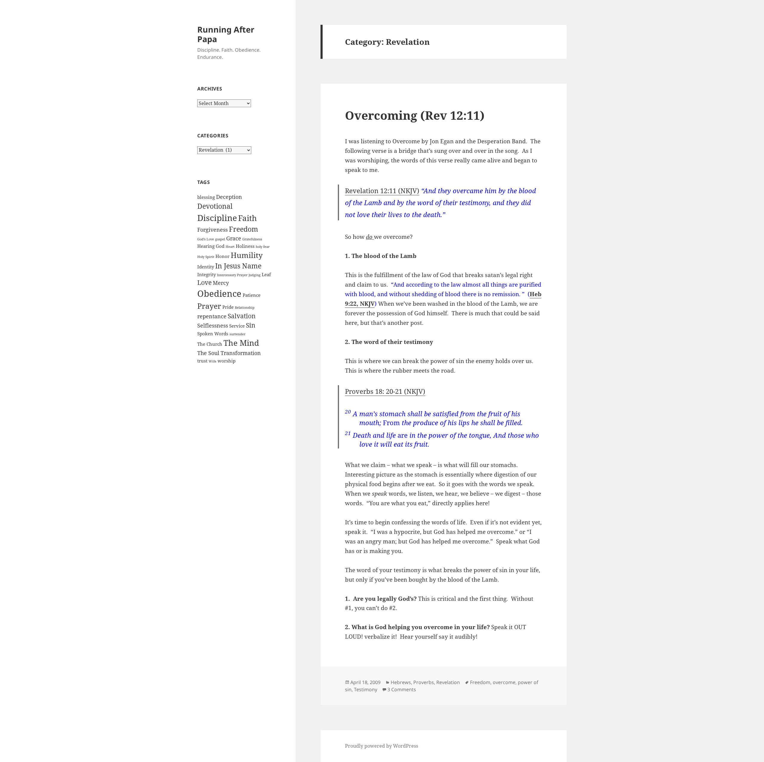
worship (226, 361)
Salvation (242, 316)
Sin (250, 325)
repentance (212, 316)
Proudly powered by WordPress (381, 746)
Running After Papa (225, 34)
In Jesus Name (238, 266)
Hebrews (401, 682)
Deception (229, 196)
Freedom (243, 229)
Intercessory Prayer (232, 275)
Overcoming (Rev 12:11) (415, 115)
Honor (222, 256)
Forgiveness (212, 229)
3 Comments (401, 689)
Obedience (219, 293)
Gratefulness (252, 239)
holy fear (262, 247)
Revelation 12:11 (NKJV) (382, 190)
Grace (233, 238)
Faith (247, 218)
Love (204, 282)
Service (237, 326)
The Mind (241, 342)
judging (255, 275)
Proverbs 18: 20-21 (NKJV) (385, 391)
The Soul (208, 353)
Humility (247, 255)
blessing (206, 197)
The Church (209, 344)
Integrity (206, 274)
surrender (237, 334)
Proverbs (423, 682)
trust (202, 361)
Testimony (365, 689)
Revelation (448, 682)
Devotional (214, 206)
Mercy (221, 282)
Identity (205, 267)
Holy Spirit (205, 257)
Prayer (209, 306)
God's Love (205, 239)
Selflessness (212, 325)
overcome (504, 682)
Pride (228, 307)
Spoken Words (212, 334)
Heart (230, 247)
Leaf (266, 274)
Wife (212, 361)
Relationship (245, 307)
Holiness (245, 246)
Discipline (217, 217)
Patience (252, 295)
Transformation (241, 353)
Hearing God (210, 246)
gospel (220, 239)
